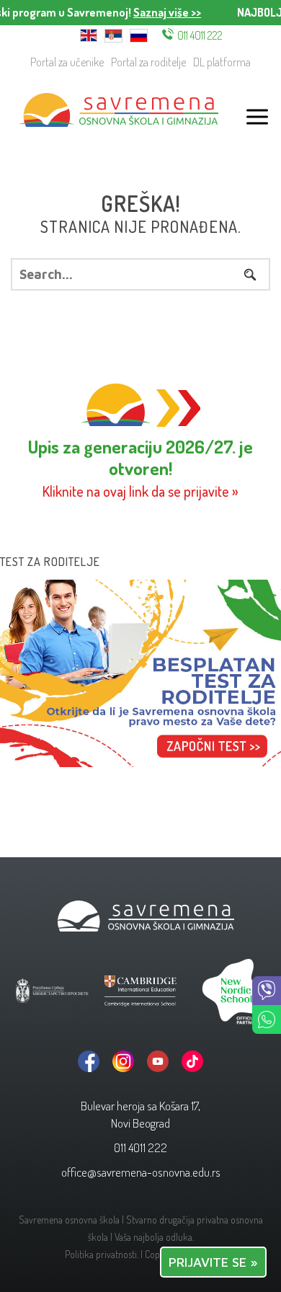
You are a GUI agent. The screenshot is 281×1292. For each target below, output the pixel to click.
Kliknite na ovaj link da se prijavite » (140, 491)
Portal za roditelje (148, 62)
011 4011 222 (200, 35)
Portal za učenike (67, 62)
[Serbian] (113, 34)
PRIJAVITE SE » (213, 1262)
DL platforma (222, 62)
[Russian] (139, 34)
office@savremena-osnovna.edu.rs (140, 1172)
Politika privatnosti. (101, 1254)
